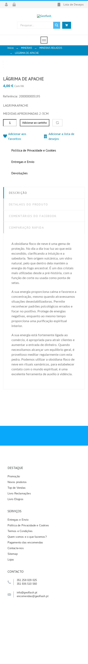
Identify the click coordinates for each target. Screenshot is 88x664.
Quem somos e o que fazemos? (27, 536)
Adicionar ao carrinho (34, 122)
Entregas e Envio (18, 519)
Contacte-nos (16, 548)
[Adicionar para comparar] (57, 122)
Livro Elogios (16, 499)
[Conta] (8, 4)
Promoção (14, 476)
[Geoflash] (44, 16)
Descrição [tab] (18, 193)
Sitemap (13, 553)
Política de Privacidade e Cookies (28, 525)
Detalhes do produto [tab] (28, 204)
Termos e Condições (20, 531)
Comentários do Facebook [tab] (32, 216)
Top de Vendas (17, 487)
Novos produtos (17, 482)
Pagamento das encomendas (25, 542)
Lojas (11, 559)
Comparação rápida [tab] (26, 227)
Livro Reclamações (19, 493)
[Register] (15, 4)
